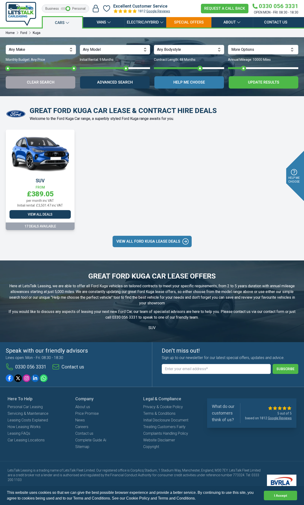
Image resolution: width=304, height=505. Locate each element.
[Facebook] (9, 378)
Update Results (263, 82)
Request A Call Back (224, 8)
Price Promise (87, 413)
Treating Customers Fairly (164, 427)
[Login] (95, 8)
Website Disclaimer (159, 440)
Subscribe (285, 369)
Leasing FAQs (19, 433)
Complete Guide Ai (90, 440)
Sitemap (82, 446)
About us (82, 407)
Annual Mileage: (249, 59)
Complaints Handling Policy (165, 433)
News (80, 420)
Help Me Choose (189, 82)
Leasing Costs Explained (28, 420)
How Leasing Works (24, 427)
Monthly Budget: (25, 59)
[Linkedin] (35, 378)
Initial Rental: (97, 59)
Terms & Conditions (159, 413)
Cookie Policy (138, 498)
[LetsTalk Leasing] (21, 14)
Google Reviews (158, 11)
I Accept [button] (280, 495)
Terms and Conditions (176, 498)
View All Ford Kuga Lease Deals (148, 241)
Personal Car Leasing (25, 407)
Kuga (36, 33)
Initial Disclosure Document (165, 420)
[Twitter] (18, 378)
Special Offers (189, 22)
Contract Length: (174, 59)
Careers (81, 427)
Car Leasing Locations (26, 440)
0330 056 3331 (125, 317)
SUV (152, 328)
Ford (23, 33)
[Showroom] (106, 8)
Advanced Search (115, 82)
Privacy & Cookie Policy (163, 407)
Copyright (151, 446)
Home (10, 33)
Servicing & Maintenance (28, 413)
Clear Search (40, 82)
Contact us (275, 22)
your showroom (152, 303)
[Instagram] (26, 378)
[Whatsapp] (44, 378)
